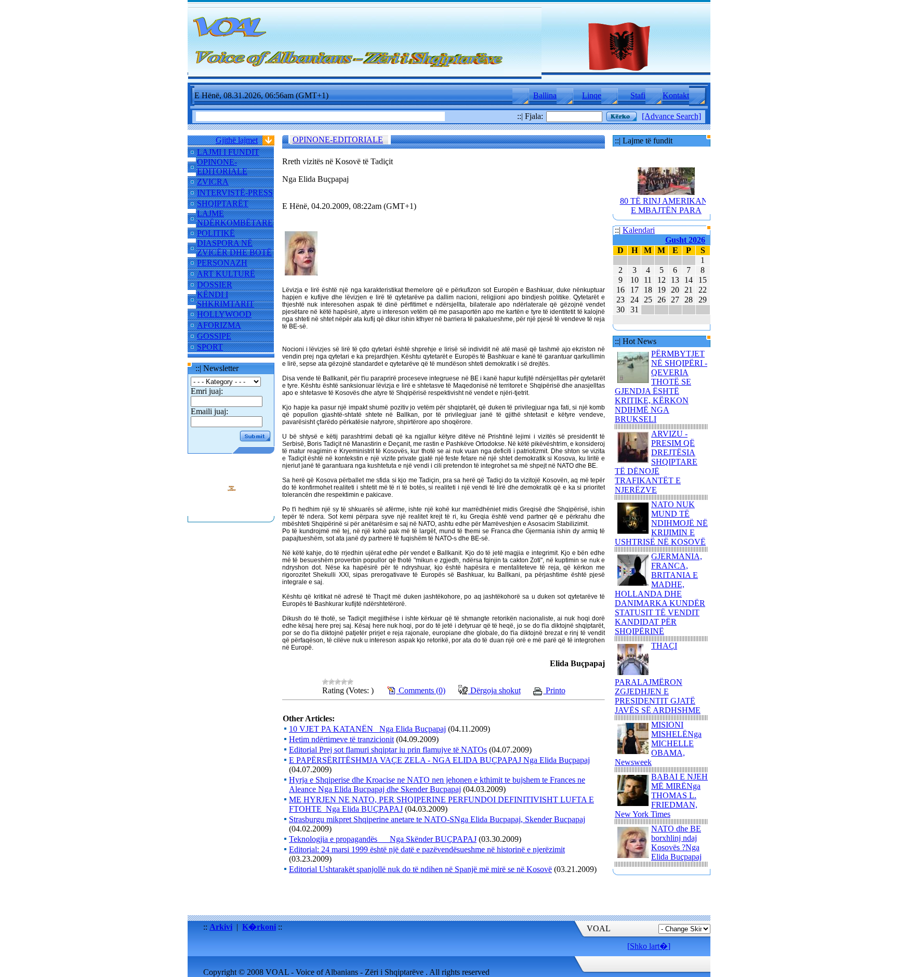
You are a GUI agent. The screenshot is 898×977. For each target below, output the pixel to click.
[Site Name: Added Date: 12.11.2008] (231, 511)
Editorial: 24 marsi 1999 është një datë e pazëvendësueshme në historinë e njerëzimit (427, 849)
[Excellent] (350, 682)
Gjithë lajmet (237, 140)
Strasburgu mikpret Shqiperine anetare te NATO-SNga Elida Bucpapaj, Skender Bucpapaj (437, 819)
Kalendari (639, 230)
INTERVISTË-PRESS (235, 192)
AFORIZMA (219, 325)
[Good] (344, 682)
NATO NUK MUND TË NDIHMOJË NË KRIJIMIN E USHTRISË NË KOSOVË (661, 523)
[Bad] (331, 682)
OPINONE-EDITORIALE (222, 166)
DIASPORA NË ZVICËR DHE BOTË (234, 248)
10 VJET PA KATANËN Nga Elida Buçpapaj (367, 728)
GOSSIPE (214, 336)
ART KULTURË (226, 273)
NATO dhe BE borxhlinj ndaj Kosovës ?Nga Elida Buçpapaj (676, 842)
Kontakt (676, 95)
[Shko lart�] (648, 946)
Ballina (545, 95)
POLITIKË (216, 233)
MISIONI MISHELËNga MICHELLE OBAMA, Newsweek (658, 743)
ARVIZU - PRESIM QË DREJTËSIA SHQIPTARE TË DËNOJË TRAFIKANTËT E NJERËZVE (656, 461)
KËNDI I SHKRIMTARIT (225, 299)
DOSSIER (214, 284)
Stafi (637, 95)
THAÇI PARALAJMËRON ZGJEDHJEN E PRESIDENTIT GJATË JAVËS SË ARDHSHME (658, 678)
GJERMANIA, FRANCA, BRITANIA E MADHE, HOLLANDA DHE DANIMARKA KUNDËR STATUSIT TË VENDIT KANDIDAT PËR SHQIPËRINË (660, 594)
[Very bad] (325, 682)
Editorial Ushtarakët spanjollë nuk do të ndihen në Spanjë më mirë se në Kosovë (420, 869)
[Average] (338, 682)
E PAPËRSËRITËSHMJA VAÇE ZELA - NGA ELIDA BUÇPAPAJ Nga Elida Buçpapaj (439, 760)
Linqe (591, 95)
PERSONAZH (222, 262)
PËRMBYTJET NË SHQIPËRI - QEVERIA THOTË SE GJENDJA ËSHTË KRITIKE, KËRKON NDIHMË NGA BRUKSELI (661, 386)
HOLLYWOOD (224, 314)
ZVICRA (213, 181)
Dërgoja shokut (494, 690)
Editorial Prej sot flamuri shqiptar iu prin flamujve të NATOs (388, 749)
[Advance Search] (671, 116)
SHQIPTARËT (222, 203)
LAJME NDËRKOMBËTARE (235, 218)
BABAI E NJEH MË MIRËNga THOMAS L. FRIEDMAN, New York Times (661, 795)
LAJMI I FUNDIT (228, 152)
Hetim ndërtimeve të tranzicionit (341, 739)
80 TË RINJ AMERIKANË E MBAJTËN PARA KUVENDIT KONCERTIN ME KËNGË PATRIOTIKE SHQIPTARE (666, 211)
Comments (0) (421, 690)
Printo (554, 690)
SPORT (210, 346)
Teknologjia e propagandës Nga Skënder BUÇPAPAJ (383, 839)
